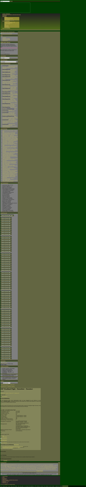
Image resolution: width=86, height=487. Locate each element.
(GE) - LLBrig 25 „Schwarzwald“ (23, 465)
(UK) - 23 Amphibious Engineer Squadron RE (49, 467)
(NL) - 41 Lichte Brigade (18, 466)
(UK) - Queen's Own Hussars (23, 469)
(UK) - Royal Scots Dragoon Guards (49, 469)
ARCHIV (6, 17)
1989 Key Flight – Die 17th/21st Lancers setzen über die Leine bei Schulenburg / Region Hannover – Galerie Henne (9, 89)
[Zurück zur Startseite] (15, 12)
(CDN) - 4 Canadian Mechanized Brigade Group (8, 464)
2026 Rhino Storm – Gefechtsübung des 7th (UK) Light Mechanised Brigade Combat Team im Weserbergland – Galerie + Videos (9, 105)
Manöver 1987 (11, 393)
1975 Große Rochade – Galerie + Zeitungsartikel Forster (10, 75)
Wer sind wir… (4, 478)
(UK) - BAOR (6, 469)
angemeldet (5, 460)
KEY (5, 24)
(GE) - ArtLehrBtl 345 (43, 464)
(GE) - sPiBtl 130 (7, 466)
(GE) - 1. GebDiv (26, 464)
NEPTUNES (6, 25)
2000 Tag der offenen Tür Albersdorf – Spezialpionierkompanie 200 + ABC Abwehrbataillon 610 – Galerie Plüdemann (10, 67)
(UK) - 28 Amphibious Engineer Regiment (16, 468)
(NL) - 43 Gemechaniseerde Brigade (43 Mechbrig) (29, 466)
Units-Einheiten (3, 59)
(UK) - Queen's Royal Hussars (32, 469)
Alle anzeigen (16, 444)
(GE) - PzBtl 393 (49, 465)
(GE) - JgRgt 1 (17, 465)
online (3, 362)
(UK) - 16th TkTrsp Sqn (25, 467)
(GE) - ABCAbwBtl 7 (38, 464)
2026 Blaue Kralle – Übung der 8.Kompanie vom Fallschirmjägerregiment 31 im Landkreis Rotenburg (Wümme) (9, 125)
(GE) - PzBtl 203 (45, 465)
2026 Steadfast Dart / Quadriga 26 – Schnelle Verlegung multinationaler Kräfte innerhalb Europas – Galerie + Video (9, 175)
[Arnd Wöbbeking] (3, 438)
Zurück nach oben (5, 482)
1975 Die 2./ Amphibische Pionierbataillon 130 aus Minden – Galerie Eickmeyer (9, 73)
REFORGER (6, 26)
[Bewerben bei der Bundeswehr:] (6, 33)
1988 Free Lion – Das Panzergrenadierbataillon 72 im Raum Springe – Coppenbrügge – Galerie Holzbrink (9, 78)
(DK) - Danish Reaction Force (19, 464)
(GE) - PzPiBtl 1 (2, 466)
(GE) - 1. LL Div (30, 464)
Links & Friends (5, 476)
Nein (64, 486)
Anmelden (4, 37)
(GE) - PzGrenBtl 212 (54, 465)
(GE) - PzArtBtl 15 (36, 465)
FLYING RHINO (7, 23)
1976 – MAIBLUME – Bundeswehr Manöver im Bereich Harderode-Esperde (10, 181)
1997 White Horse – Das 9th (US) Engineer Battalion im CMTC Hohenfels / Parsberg (10, 173)
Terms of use (4, 479)
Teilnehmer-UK (16, 393)
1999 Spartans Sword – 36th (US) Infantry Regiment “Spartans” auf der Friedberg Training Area (9, 147)
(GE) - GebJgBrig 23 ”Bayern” (12, 465)
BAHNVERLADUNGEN (8, 18)
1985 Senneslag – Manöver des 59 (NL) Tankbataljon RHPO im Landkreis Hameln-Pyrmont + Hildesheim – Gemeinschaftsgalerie (9, 156)
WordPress (6, 484)
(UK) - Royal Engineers (40, 469)
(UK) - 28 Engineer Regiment (29, 468)
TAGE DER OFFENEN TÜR (9, 20)
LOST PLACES (7, 19)
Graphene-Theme (12, 484)
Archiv (3, 477)
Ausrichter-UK (2, 393)
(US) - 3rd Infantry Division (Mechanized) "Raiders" (29, 471)
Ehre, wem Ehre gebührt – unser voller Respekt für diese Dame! (11, 447)
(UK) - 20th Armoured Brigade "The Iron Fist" (34, 467)
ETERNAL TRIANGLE (8, 22)
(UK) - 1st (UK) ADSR (38, 466)
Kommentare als (6, 39)
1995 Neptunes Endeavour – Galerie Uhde (7, 384)
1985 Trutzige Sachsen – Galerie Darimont (8, 92)
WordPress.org (5, 40)
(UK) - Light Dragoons (16, 469)
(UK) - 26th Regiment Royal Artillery (4, 468)
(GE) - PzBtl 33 (41, 465)
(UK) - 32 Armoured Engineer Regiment (41, 468)
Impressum (4, 481)
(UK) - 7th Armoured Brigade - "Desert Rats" (13, 467)
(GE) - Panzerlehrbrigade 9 (31, 465)
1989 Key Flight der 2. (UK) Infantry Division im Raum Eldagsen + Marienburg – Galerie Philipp (10, 94)
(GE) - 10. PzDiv (34, 464)
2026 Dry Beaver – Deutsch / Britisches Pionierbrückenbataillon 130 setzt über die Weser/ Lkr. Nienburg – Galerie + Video (9, 86)
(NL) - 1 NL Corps (13, 466)
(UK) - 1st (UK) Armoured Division (48, 466)
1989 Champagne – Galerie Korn (9, 109)
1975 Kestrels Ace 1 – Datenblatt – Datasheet (7, 386)
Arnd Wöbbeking (4, 396)
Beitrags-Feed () (6, 38)
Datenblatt (7, 393)
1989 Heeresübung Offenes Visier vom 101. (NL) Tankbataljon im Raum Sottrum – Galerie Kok (9, 97)
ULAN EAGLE (7, 27)
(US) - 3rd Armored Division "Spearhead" (15, 471)
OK (63, 486)
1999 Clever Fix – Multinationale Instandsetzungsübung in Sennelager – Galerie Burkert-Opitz (9, 70)
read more (66, 486)
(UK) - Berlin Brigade (11, 469)
